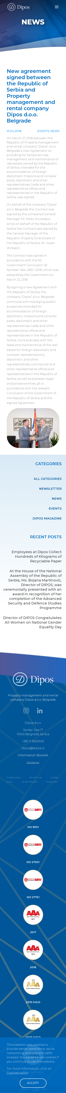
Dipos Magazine (47, 518)
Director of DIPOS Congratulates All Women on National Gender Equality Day (32, 622)
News (57, 498)
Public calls (51, 781)
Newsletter (50, 488)
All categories (48, 479)
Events (55, 508)
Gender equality (29, 781)
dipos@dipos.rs (33, 748)
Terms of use (35, 777)
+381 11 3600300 (33, 741)
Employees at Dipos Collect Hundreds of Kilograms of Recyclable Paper (37, 556)
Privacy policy (13, 777)
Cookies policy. (17, 1072)
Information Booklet (33, 755)
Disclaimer (33, 762)
